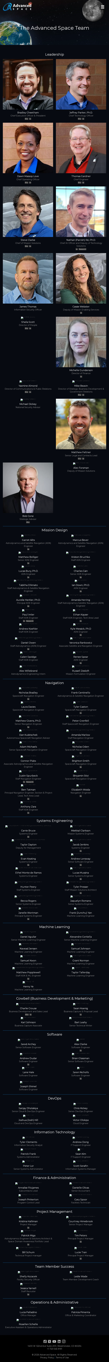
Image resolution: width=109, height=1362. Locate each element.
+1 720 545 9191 (54, 1349)
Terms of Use (62, 1357)
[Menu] (102, 6)
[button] (97, 7)
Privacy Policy (47, 1357)
